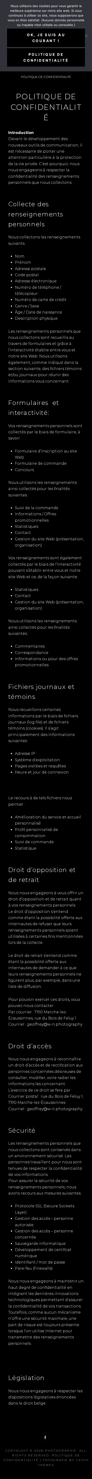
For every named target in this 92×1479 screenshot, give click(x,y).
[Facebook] (45, 1437)
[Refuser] (86, 35)
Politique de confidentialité (45, 57)
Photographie (61, 1450)
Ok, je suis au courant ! (46, 38)
